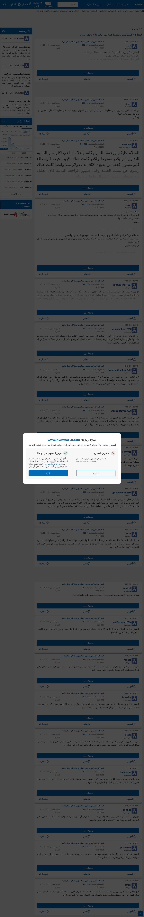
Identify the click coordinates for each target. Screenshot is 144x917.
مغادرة (96, 473)
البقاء (48, 473)
